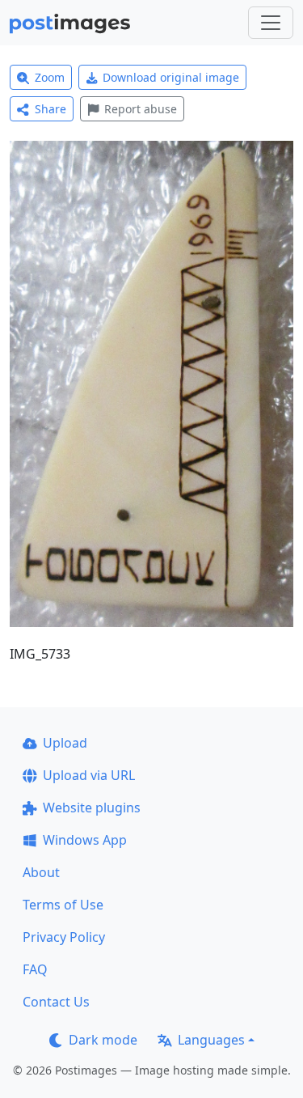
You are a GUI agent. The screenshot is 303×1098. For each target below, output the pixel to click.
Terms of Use (63, 905)
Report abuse (140, 109)
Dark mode (103, 1040)
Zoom (50, 77)
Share (50, 109)
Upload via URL (89, 775)
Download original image (171, 77)
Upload (65, 743)
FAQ (35, 969)
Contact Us (56, 1002)
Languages (211, 1040)
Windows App (85, 840)
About (41, 872)
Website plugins (92, 807)
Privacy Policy (64, 937)
